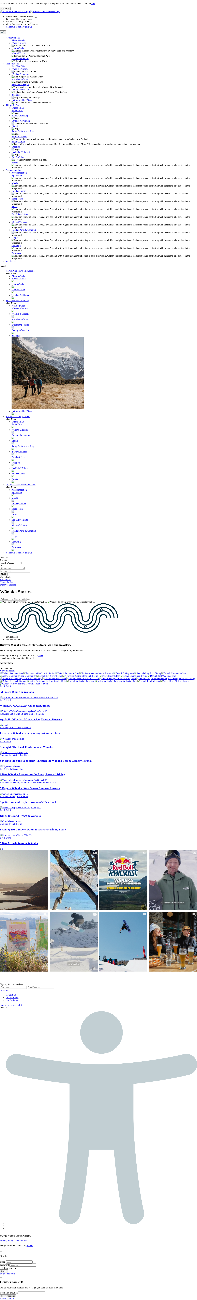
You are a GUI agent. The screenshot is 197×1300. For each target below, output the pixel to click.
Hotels (14, 206)
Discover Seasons (8, 584)
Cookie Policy (20, 1240)
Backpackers (17, 198)
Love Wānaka (18, 48)
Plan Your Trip (12, 63)
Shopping (16, 147)
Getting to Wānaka (20, 89)
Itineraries (16, 95)
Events (15, 162)
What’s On (19, 27)
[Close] (1, 1251)
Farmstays (16, 253)
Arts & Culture (18, 157)
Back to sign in (7, 1298)
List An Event (12, 997)
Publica (30, 1245)
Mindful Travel (18, 53)
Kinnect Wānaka (19, 222)
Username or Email (9, 1292)
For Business (12, 1000)
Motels (15, 183)
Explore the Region (20, 84)
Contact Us (11, 995)
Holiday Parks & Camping (24, 230)
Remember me (10, 1268)
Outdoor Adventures (21, 121)
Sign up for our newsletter (12, 1005)
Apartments (17, 175)
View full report (7, 670)
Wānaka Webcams (20, 69)
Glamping (16, 245)
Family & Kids (18, 141)
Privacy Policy (6, 1240)
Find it (3, 574)
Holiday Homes (19, 191)
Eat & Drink (17, 110)
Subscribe (4, 990)
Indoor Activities (19, 136)
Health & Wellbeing (21, 152)
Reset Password (8, 1296)
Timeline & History (20, 58)
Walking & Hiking (20, 115)
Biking (15, 126)
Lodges (15, 237)
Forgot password (7, 1273)
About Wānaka (13, 37)
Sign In (4, 1271)
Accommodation (13, 170)
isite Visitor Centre (20, 79)
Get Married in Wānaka (22, 100)
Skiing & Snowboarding (23, 131)
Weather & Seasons (20, 74)
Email (2, 1262)
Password (4, 1265)
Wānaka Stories (19, 43)
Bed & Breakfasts (20, 214)
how (93, 3)
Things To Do (12, 105)
